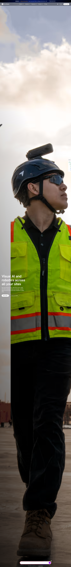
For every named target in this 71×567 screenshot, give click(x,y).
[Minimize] (51, 561)
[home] (5, 4)
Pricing (45, 4)
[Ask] (50, 563)
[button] (21, 4)
